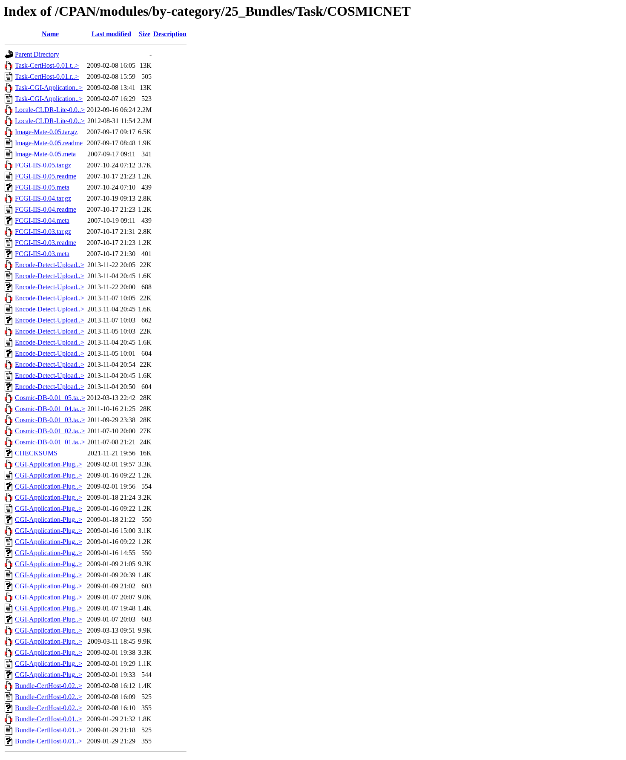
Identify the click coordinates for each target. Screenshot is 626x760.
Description (170, 33)
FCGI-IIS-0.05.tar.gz (43, 165)
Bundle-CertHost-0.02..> (48, 685)
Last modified (111, 33)
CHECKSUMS (36, 453)
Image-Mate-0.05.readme (49, 143)
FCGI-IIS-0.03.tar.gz (43, 231)
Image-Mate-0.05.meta (45, 154)
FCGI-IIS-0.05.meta (42, 187)
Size (144, 33)
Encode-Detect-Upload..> (49, 264)
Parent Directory (37, 54)
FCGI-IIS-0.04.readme (45, 209)
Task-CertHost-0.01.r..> (47, 76)
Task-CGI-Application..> (49, 87)
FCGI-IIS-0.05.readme (45, 176)
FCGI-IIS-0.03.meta (42, 253)
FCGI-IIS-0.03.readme (45, 242)
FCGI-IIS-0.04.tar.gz (43, 198)
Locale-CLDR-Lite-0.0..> (50, 109)
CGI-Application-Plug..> (48, 464)
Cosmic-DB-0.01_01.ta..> (50, 442)
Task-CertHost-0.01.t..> (47, 65)
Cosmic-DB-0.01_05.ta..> (50, 397)
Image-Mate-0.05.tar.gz (46, 131)
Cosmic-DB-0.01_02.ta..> (50, 431)
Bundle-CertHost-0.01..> (48, 719)
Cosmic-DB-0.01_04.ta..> (50, 408)
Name (50, 33)
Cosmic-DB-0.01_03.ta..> (50, 419)
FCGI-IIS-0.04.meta (42, 220)
